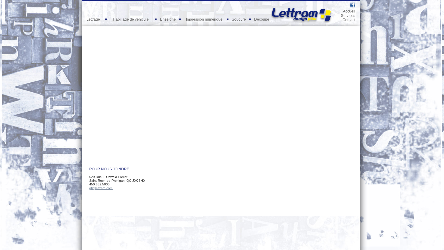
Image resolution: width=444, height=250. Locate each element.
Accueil (349, 11)
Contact (348, 20)
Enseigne (168, 19)
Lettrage (93, 19)
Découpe (261, 19)
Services (348, 16)
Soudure (239, 19)
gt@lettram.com (101, 188)
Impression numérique (204, 19)
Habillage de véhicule (131, 19)
